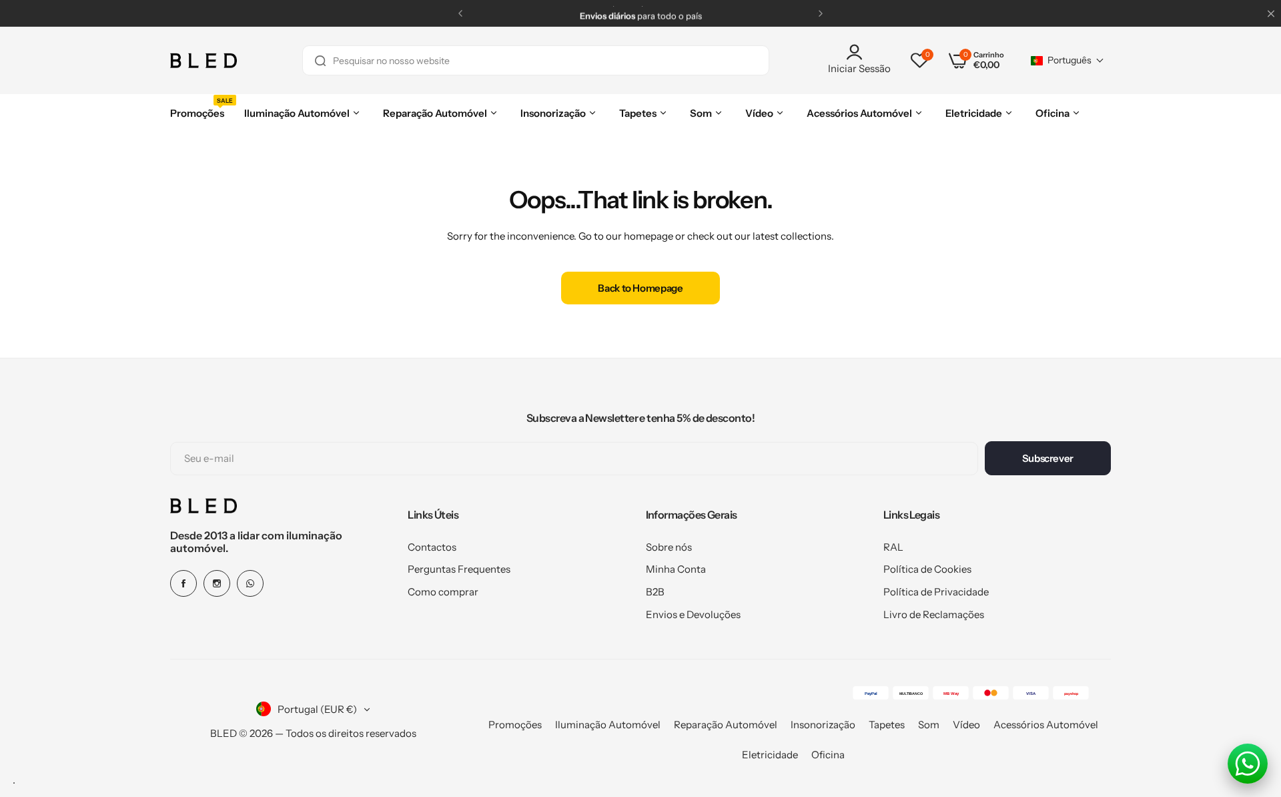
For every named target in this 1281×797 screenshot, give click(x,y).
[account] (859, 52)
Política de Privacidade (936, 591)
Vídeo (966, 724)
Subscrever (1048, 458)
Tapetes (887, 724)
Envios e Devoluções (693, 614)
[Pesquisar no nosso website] (320, 60)
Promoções (515, 724)
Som (928, 724)
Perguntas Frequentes (459, 569)
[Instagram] (216, 583)
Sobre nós (669, 547)
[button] (460, 13)
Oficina (828, 754)
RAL (893, 547)
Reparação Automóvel (725, 724)
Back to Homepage (640, 288)
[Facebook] (183, 583)
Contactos (432, 547)
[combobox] (535, 60)
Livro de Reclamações (933, 614)
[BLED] (203, 60)
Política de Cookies (927, 569)
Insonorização (823, 724)
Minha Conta (676, 569)
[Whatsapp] (250, 583)
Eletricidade (770, 754)
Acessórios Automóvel (1045, 724)
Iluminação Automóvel (608, 724)
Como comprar (443, 591)
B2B (655, 591)
